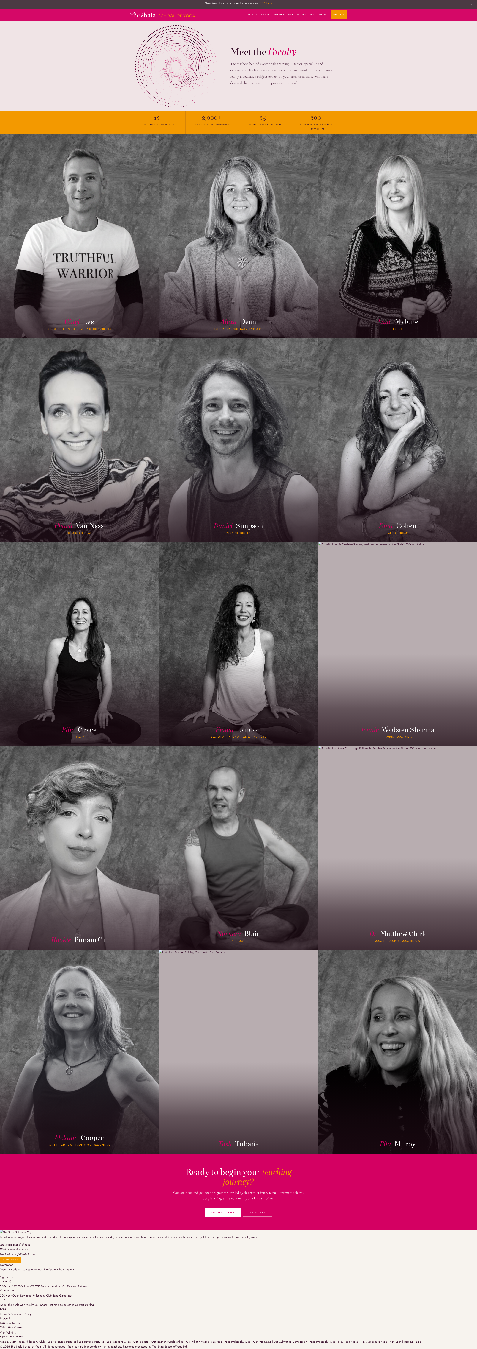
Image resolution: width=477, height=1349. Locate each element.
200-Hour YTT (8, 1286)
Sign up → (6, 1277)
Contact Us (81, 1305)
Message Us (339, 14)
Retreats (301, 14)
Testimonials (55, 1305)
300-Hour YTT (26, 1286)
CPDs (290, 14)
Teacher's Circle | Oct (125, 1342)
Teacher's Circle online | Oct (174, 1342)
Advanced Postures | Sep (68, 1342)
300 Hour (279, 14)
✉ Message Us (10, 1259)
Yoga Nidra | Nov (355, 1342)
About (251, 14)
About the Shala (9, 1305)
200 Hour (265, 14)
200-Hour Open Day (12, 1296)
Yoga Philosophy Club (39, 1296)
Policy (27, 1314)
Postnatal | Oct (148, 1342)
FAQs (3, 1323)
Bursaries (69, 1305)
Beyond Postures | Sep (98, 1342)
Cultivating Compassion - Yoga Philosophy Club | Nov (311, 1342)
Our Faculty (27, 1305)
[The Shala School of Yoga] (162, 14)
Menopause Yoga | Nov (380, 1342)
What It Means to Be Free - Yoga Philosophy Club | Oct (224, 1342)
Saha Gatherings (62, 1296)
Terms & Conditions (11, 1314)
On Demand (69, 1286)
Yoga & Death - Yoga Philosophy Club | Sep (26, 1342)
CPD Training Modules (48, 1286)
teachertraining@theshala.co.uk (18, 1254)
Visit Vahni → (266, 3)
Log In (322, 14)
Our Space (41, 1305)
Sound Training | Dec (408, 1342)
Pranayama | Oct (268, 1342)
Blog (312, 14)
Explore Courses (222, 1212)
